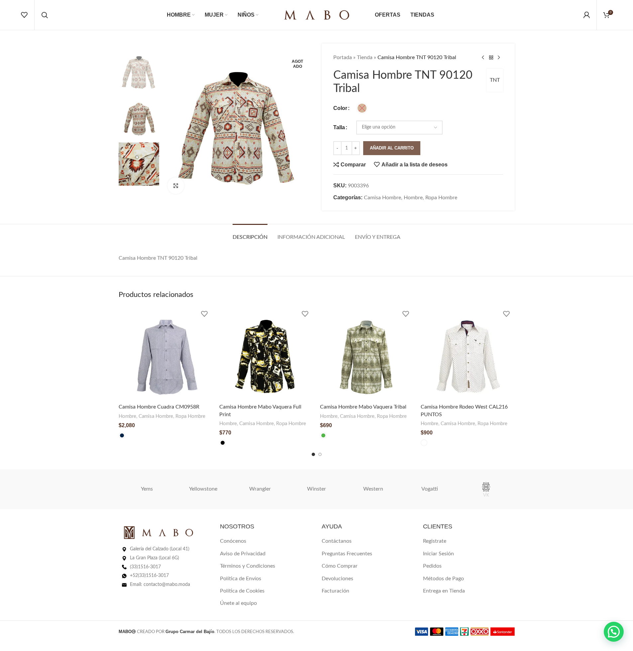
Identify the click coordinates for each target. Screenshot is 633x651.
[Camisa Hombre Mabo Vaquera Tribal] (367, 354)
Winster (316, 489)
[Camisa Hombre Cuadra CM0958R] (166, 354)
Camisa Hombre (382, 197)
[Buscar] (44, 15)
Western (373, 489)
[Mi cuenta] (586, 15)
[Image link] (158, 532)
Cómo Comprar (340, 566)
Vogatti (429, 489)
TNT (495, 80)
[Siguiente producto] (499, 58)
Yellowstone (203, 489)
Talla (339, 127)
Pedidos (432, 566)
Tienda (364, 57)
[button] (614, 632)
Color (340, 108)
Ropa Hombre (441, 197)
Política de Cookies (242, 591)
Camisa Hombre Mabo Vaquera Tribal (363, 407)
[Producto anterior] (483, 58)
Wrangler (260, 489)
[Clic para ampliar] (175, 185)
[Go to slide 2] (320, 454)
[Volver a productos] (491, 58)
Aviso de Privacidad (242, 553)
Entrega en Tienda (444, 591)
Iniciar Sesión (438, 553)
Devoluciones (337, 578)
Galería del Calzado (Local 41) (159, 549)
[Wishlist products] (24, 15)
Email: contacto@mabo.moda (160, 584)
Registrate (434, 541)
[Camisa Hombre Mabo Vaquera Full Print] (266, 354)
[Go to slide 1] (313, 454)
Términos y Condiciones (247, 566)
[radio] (362, 108)
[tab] (250, 234)
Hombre (413, 197)
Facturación (335, 591)
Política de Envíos (240, 578)
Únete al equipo (238, 603)
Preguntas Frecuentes (347, 553)
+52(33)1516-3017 (149, 575)
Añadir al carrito (392, 147)
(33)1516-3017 (145, 567)
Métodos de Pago (443, 578)
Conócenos (233, 541)
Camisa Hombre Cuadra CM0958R (159, 407)
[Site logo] (316, 14)
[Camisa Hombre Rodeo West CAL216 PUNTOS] (468, 354)
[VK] (486, 489)
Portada (342, 57)
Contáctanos (337, 541)
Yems (147, 489)
